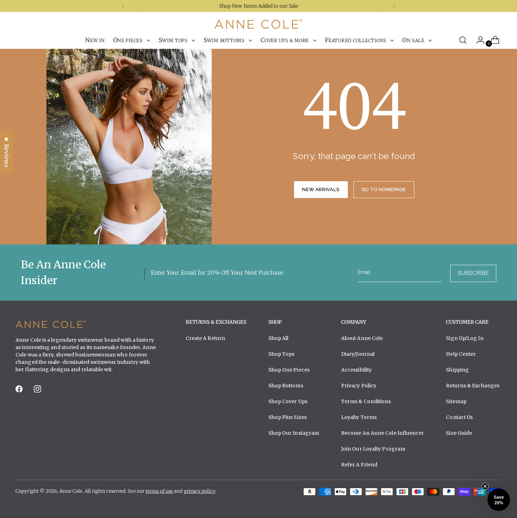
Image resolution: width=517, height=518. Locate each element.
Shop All (278, 338)
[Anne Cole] (258, 24)
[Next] (394, 6)
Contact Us (459, 417)
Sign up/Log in (464, 338)
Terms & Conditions (366, 401)
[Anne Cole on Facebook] (19, 391)
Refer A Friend (359, 464)
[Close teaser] (485, 486)
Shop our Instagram (293, 433)
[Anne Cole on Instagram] (38, 391)
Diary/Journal (358, 354)
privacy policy (200, 491)
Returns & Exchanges (472, 385)
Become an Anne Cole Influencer (382, 433)
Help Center (461, 354)
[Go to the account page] (478, 40)
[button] (498, 500)
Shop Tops (281, 354)
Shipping (457, 370)
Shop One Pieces (288, 370)
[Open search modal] (463, 40)
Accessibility (356, 370)
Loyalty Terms (359, 417)
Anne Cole (71, 491)
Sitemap (456, 401)
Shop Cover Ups (287, 401)
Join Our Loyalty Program (373, 449)
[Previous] (123, 6)
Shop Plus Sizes (287, 417)
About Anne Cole (362, 338)
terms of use (159, 491)
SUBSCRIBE (473, 273)
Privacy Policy (358, 385)
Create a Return (205, 338)
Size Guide (459, 433)
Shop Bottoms (285, 385)
